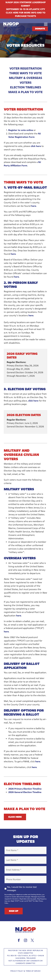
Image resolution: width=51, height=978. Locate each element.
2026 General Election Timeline (24, 792)
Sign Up (13, 911)
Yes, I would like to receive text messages (22, 889)
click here (36, 146)
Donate (40, 28)
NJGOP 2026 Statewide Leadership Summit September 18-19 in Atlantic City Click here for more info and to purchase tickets (26, 9)
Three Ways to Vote (25, 73)
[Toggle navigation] (46, 24)
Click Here (15, 817)
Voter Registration (25, 68)
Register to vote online (20, 130)
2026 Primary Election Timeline (25, 788)
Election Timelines (25, 87)
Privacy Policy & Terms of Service (25, 971)
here (33, 206)
